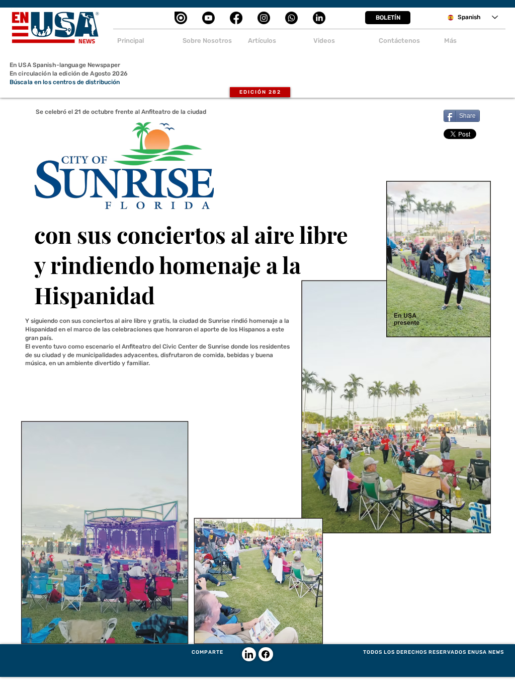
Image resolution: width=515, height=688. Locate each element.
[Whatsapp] (291, 18)
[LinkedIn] (319, 18)
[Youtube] (208, 18)
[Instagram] (264, 18)
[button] (387, 17)
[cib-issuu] (181, 18)
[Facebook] (236, 18)
